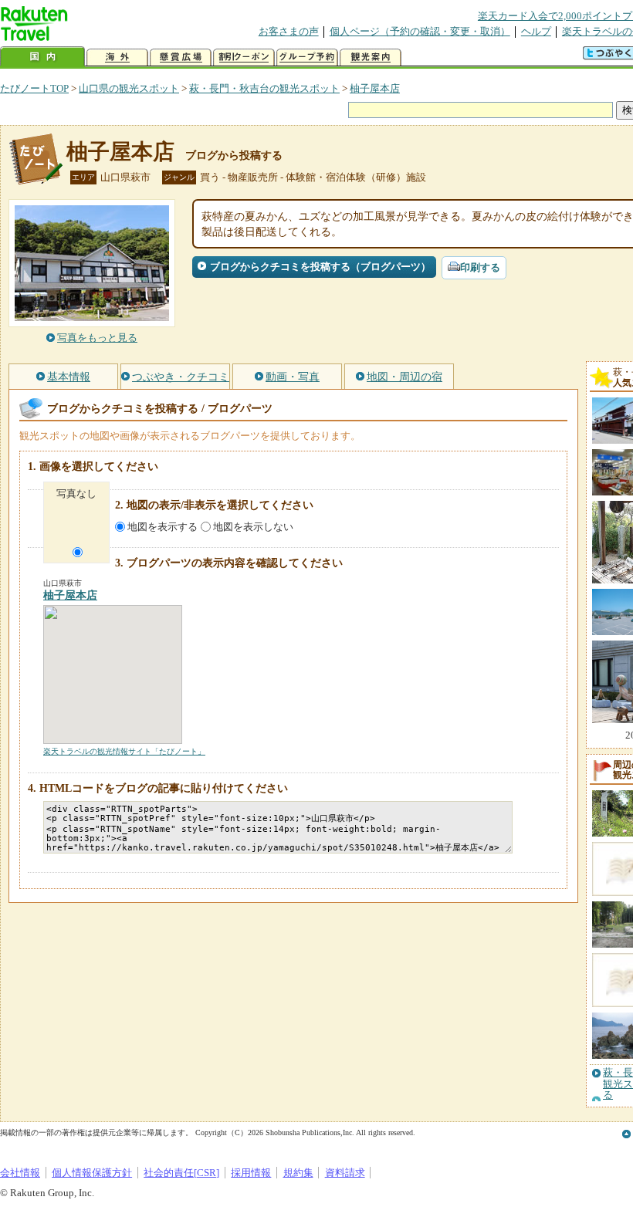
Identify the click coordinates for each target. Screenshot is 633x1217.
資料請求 (345, 1172)
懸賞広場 (181, 57)
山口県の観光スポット (129, 88)
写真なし (76, 493)
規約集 (298, 1172)
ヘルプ (536, 31)
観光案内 (370, 57)
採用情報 (251, 1172)
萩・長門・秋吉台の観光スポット (264, 88)
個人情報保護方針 (92, 1172)
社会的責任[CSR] (181, 1172)
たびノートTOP (34, 88)
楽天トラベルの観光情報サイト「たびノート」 (124, 751)
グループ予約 (307, 57)
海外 (117, 57)
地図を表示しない (253, 526)
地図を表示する (162, 526)
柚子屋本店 (375, 88)
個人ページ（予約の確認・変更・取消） (420, 31)
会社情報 (20, 1172)
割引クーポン (244, 57)
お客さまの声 (289, 31)
